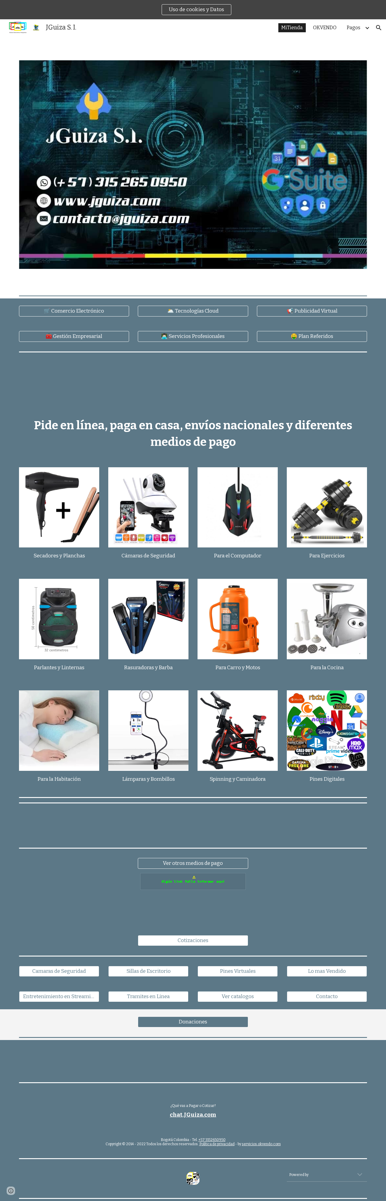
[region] (193, 9)
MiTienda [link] (292, 27)
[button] (379, 27)
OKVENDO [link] (325, 27)
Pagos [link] (353, 27)
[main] (193, 434)
